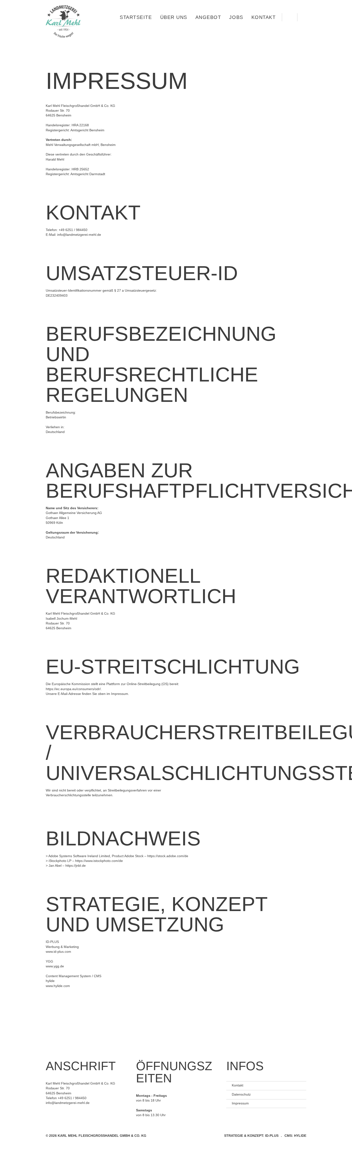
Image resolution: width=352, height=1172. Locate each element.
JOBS (236, 17)
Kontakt (263, 17)
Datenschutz (241, 1094)
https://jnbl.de (75, 865)
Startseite (136, 17)
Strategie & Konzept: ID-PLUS (251, 1135)
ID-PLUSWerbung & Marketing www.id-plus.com (62, 946)
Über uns (173, 17)
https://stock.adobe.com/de (167, 856)
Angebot (208, 17)
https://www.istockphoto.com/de (99, 861)
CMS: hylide (295, 1135)
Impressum (240, 1103)
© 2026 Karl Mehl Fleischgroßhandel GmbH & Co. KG (96, 1135)
